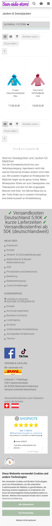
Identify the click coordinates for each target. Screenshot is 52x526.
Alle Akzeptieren (26, 504)
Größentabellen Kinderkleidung (22, 329)
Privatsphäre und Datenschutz (21, 271)
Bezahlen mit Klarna (16, 315)
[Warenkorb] (41, 3)
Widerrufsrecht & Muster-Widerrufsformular (19, 261)
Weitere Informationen (26, 520)
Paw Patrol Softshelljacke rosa (38, 93)
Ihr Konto (11, 324)
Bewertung (11, 276)
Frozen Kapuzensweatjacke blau (15, 93)
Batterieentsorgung (16, 280)
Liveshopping (13, 320)
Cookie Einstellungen (17, 285)
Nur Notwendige (26, 513)
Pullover (14, 172)
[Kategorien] (48, 3)
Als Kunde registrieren (17, 310)
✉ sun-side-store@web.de (19, 301)
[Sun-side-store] (14, 3)
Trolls (9, 194)
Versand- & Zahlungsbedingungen (23, 254)
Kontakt (10, 250)
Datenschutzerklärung (12, 498)
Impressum (12, 245)
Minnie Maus (33, 190)
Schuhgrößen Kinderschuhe (20, 334)
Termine (10, 338)
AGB (8, 267)
